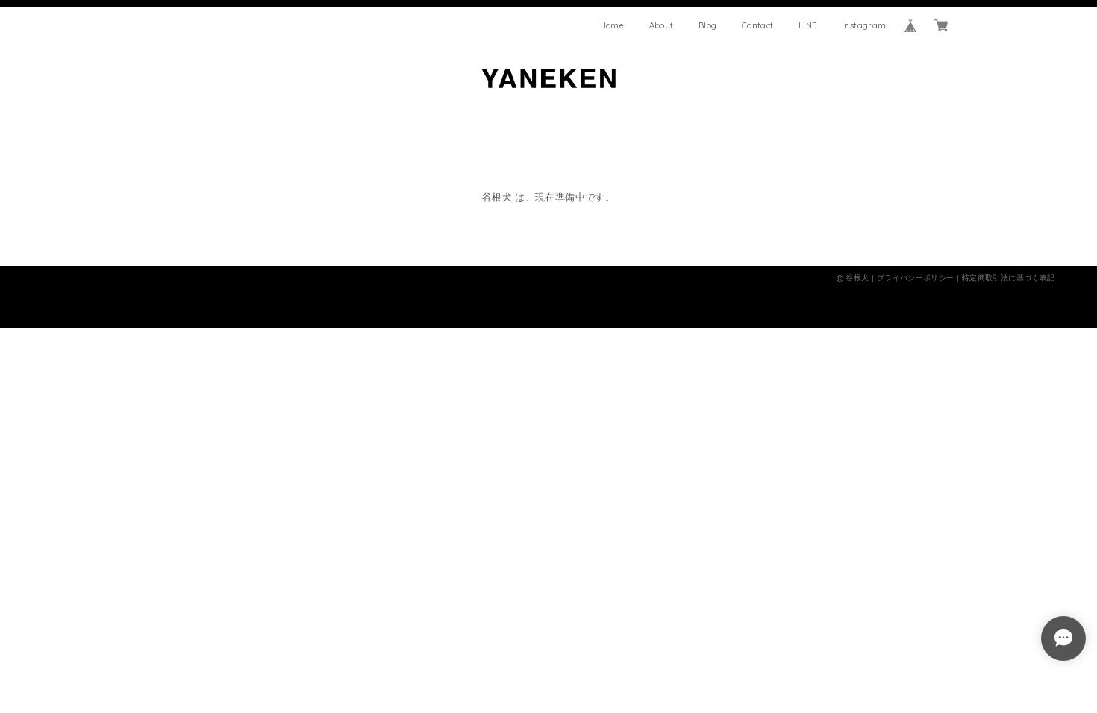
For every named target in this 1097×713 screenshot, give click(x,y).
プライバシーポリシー (915, 278)
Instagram (864, 25)
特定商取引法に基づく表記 (1008, 278)
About (661, 25)
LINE (807, 25)
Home (612, 25)
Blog (707, 25)
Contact (758, 25)
